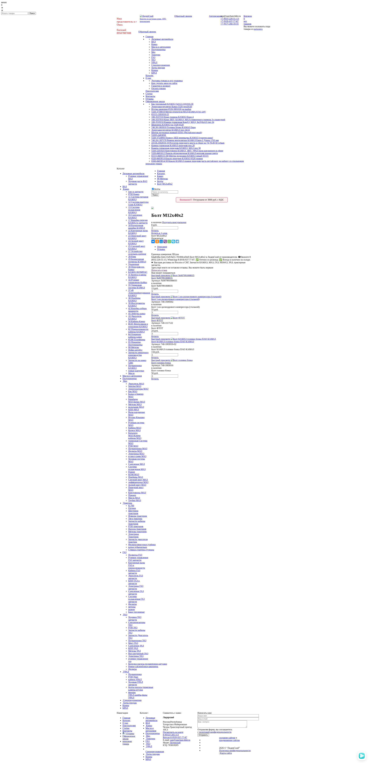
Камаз (160, 176)
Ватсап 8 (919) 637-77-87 (175, 737)
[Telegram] (177, 241)
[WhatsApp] (169, 241)
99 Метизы (162, 178)
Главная (161, 171)
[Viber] (165, 241)
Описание (162, 246)
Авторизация (215, 16)
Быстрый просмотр (160, 275)
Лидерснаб (175, 742)
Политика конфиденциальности (235, 750)
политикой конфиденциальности (215, 732)
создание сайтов (227, 737)
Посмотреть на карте (173, 732)
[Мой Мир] (161, 241)
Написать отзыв (159, 270)
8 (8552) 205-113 (171, 735)
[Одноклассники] (157, 241)
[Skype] (173, 241)
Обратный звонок (183, 16)
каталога (258, 29)
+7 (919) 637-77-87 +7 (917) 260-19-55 (230, 22)
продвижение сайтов (229, 740)
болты (160, 181)
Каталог (161, 173)
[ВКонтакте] (153, 241)
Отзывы (161, 249)
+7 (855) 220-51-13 (230, 18)
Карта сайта (226, 753)
